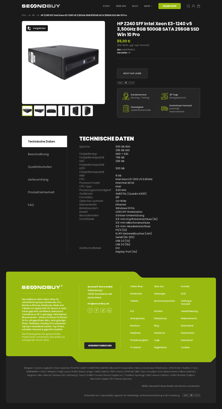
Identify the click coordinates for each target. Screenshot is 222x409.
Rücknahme (187, 325)
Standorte (159, 332)
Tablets (134, 300)
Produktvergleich (139, 340)
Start (106, 6)
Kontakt (185, 286)
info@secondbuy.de (98, 303)
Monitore (135, 325)
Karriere (158, 311)
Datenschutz (187, 332)
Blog (135, 6)
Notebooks (136, 293)
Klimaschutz (160, 318)
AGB (183, 293)
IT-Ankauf (135, 347)
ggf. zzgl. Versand (139, 45)
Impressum (187, 340)
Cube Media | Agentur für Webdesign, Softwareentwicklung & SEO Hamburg (140, 395)
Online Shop (136, 286)
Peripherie (135, 332)
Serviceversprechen (164, 300)
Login (157, 340)
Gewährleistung (189, 311)
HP (33, 15)
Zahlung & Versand (186, 302)
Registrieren (160, 347)
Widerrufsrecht (189, 318)
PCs (24, 15)
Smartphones (137, 318)
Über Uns (121, 6)
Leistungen (160, 293)
